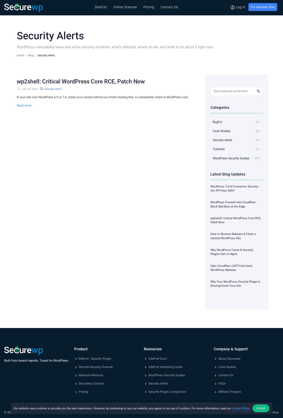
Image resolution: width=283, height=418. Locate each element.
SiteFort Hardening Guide (165, 367)
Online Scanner (125, 7)
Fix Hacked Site (263, 7)
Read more (24, 105)
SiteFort (101, 7)
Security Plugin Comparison (167, 392)
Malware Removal (90, 375)
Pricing (148, 7)
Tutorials (236, 149)
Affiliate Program (229, 392)
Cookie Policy (241, 408)
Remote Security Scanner (95, 367)
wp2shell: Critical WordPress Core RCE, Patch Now (81, 81)
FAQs (221, 383)
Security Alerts (53, 89)
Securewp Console (91, 383)
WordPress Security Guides (236, 158)
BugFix (236, 122)
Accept (260, 408)
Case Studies (236, 131)
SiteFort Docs (157, 359)
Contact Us (169, 7)
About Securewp (229, 359)
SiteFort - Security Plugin (94, 359)
